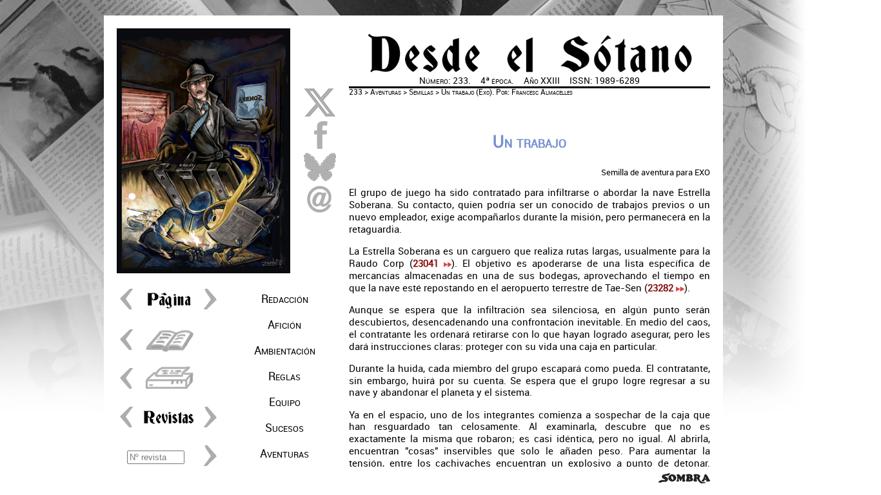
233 (355, 92)
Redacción (284, 299)
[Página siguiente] (207, 309)
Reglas (284, 376)
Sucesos (284, 428)
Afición (284, 325)
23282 (662, 288)
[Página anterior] (130, 309)
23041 (428, 263)
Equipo (285, 402)
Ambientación (284, 351)
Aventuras (284, 454)
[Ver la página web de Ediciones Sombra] (684, 480)
